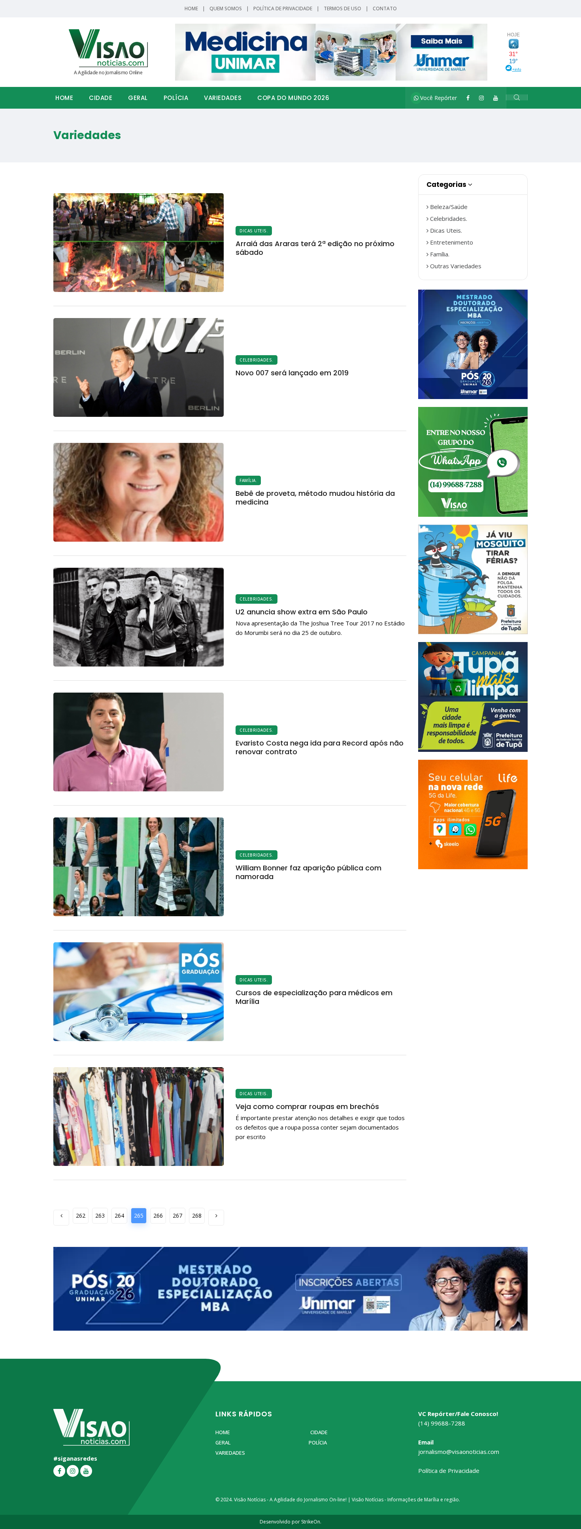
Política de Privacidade (282, 8)
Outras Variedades (454, 266)
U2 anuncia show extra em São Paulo (302, 612)
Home (191, 8)
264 (119, 1215)
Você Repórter (438, 98)
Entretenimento (450, 242)
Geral (138, 98)
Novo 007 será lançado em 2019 (292, 373)
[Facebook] (467, 98)
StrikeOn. (311, 1521)
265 (138, 1215)
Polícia (176, 98)
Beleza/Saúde (448, 207)
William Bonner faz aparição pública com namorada (308, 872)
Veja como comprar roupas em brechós (307, 1106)
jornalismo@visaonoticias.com (458, 1452)
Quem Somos (225, 8)
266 (158, 1215)
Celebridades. (257, 360)
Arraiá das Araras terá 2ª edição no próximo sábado (315, 248)
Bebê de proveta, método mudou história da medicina (315, 497)
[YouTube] (495, 98)
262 (80, 1215)
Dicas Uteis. (254, 230)
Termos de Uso (342, 8)
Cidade (100, 98)
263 (100, 1215)
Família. (248, 480)
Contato (385, 8)
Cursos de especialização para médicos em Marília (314, 997)
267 (177, 1215)
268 (197, 1215)
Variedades (222, 98)
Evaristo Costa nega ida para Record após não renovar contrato (320, 747)
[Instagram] (481, 98)
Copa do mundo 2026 (293, 98)
